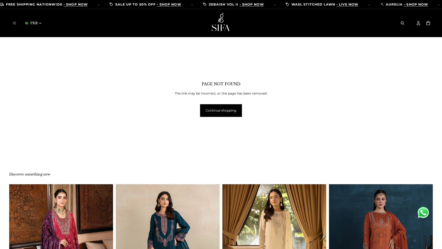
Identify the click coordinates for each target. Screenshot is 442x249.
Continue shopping (221, 110)
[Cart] (428, 23)
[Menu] (14, 23)
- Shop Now (76, 4)
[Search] (402, 23)
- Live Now (347, 4)
